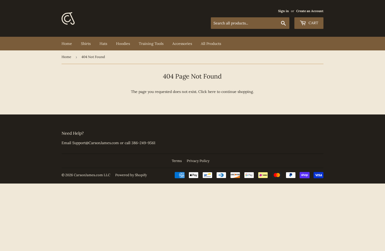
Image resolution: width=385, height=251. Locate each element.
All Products (211, 43)
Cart (312, 22)
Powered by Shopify (131, 175)
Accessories (182, 43)
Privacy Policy (198, 161)
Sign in (283, 11)
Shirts (86, 43)
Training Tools (151, 43)
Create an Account (309, 11)
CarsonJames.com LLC (92, 175)
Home (67, 43)
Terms (177, 161)
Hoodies (123, 43)
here (212, 91)
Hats (103, 43)
